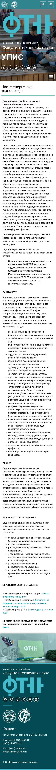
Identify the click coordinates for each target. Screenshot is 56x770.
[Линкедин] (34, 68)
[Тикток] (16, 68)
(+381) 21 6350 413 (12, 743)
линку (6, 627)
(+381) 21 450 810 (21, 740)
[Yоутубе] (28, 68)
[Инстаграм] (10, 68)
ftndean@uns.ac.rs (18, 751)
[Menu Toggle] (51, 76)
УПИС (12, 57)
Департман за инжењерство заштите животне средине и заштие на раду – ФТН (26, 603)
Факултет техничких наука (28, 47)
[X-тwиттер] (22, 68)
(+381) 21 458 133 (18, 748)
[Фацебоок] (4, 68)
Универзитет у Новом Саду (20, 42)
